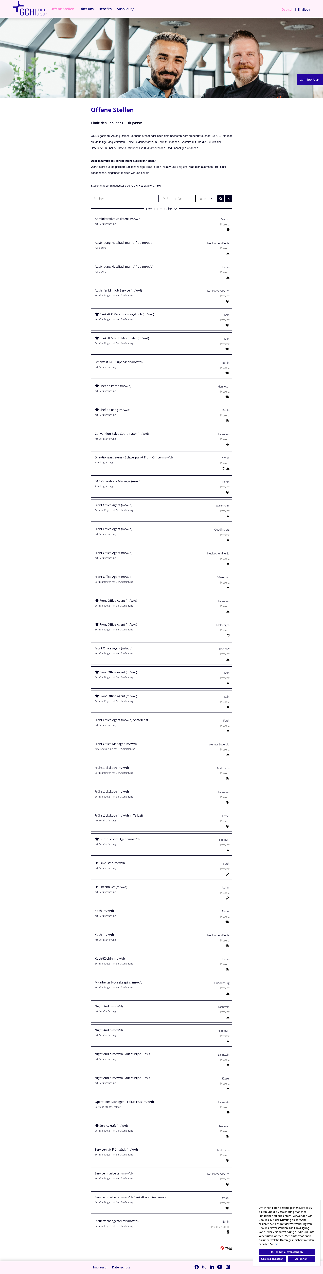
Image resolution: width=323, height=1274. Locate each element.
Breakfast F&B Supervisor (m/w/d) (118, 362)
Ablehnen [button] (301, 1258)
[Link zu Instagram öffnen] (204, 1267)
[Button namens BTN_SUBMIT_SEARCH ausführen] (220, 198)
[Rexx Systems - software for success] (226, 1248)
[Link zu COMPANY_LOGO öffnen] (29, 9)
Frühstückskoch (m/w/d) (112, 768)
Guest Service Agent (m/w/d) (119, 839)
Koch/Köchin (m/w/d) (110, 958)
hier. (277, 1244)
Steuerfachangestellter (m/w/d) (116, 1221)
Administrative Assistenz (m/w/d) (118, 219)
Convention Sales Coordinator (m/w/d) (122, 434)
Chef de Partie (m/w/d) (115, 386)
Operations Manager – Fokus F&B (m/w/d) (124, 1102)
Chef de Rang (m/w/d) (114, 410)
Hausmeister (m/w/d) (110, 863)
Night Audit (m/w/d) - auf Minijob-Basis (122, 1054)
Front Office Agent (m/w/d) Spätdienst (121, 720)
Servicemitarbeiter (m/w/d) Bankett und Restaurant (131, 1197)
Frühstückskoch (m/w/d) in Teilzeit (119, 815)
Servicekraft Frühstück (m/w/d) (116, 1149)
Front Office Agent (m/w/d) (113, 505)
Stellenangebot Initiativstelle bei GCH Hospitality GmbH (126, 185)
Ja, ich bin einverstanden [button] (287, 1251)
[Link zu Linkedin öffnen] (212, 1267)
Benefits (105, 9)
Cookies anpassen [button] (272, 1258)
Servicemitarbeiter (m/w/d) (114, 1173)
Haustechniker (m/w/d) (111, 887)
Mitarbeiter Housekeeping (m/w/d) (119, 982)
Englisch (304, 9)
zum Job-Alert (309, 80)
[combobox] (205, 198)
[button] (161, 208)
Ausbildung (125, 9)
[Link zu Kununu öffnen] (227, 1267)
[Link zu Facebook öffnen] (197, 1267)
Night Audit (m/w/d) (109, 1006)
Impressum (101, 1267)
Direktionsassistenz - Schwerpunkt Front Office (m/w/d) (134, 457)
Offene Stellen (62, 9)
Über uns (86, 9)
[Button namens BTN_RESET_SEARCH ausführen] (228, 198)
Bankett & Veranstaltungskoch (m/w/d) (126, 314)
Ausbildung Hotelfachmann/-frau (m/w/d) (124, 243)
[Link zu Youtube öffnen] (219, 1267)
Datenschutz (121, 1267)
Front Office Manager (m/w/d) (116, 744)
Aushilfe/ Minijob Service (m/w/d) (118, 290)
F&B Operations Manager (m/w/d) (118, 481)
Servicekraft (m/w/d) (113, 1126)
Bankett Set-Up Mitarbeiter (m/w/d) (124, 338)
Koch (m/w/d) (104, 911)
